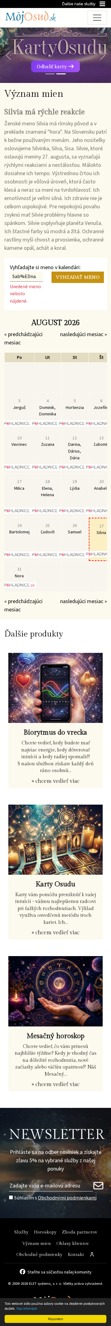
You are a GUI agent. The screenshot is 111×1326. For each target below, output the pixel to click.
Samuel (74, 529)
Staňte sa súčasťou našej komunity (59, 1271)
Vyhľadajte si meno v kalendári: (45, 267)
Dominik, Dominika (47, 407)
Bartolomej (19, 529)
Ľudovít (48, 529)
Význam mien (36, 1243)
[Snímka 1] (50, 73)
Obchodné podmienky (39, 1254)
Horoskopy (45, 1232)
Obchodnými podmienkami (67, 1197)
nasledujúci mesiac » (83, 334)
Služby (21, 1232)
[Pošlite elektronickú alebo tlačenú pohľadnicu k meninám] (19, 423)
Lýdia (75, 485)
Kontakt (76, 1254)
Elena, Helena (47, 488)
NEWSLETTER (56, 1135)
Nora (19, 572)
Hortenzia (75, 404)
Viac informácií (26, 1308)
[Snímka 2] (61, 73)
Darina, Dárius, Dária (74, 448)
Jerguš (19, 404)
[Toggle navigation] (97, 18)
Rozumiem (55, 1318)
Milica (19, 485)
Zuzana (47, 441)
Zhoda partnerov (79, 1232)
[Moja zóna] (92, 1255)
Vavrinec (19, 441)
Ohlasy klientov (72, 1243)
